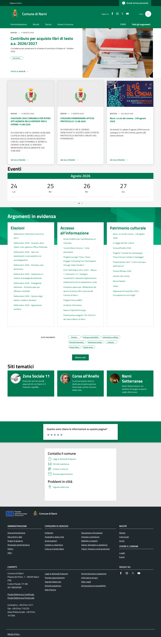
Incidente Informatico (72, 305)
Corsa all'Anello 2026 (122, 247)
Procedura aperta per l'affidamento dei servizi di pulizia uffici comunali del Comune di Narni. (79, 291)
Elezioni (17, 228)
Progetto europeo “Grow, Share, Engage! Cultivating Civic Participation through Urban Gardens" (79, 261)
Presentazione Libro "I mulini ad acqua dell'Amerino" (129, 264)
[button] (135, 3)
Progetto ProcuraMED (72, 300)
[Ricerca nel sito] (148, 14)
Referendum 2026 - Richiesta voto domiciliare (28, 267)
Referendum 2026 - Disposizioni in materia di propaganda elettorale (28, 276)
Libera (115, 286)
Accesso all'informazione (74, 230)
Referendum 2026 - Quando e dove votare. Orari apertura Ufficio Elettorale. (31, 244)
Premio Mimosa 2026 (122, 271)
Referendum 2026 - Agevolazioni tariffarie (28, 307)
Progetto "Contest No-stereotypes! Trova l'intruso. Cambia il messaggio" (128, 255)
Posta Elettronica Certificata (21, 594)
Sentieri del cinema (121, 276)
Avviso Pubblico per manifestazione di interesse (79, 240)
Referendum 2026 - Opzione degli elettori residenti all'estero (28, 298)
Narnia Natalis (119, 281)
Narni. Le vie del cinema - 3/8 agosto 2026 (129, 235)
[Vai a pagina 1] (78, 203)
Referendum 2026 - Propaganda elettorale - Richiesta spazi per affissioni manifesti (27, 287)
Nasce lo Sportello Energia (74, 310)
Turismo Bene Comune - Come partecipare (76, 249)
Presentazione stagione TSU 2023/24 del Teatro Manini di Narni (79, 317)
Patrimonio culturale (128, 228)
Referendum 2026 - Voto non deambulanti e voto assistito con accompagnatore (27, 256)
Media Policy (14, 634)
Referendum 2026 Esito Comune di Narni (29, 235)
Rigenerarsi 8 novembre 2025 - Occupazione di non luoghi (126, 293)
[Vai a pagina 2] (82, 203)
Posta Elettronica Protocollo (21, 598)
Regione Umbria (16, 3)
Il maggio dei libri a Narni (123, 242)
